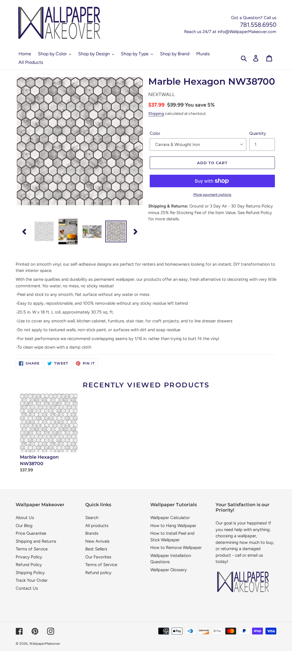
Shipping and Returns (36, 541)
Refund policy (98, 572)
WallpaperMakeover (44, 644)
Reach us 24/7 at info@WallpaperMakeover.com (230, 31)
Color (155, 133)
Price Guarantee (31, 533)
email (252, 555)
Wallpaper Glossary (168, 569)
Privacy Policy (29, 557)
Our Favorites (98, 557)
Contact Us (27, 588)
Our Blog (24, 525)
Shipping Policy (30, 572)
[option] (44, 231)
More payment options (212, 194)
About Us (25, 517)
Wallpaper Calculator (170, 517)
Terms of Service (32, 549)
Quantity (257, 133)
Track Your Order (32, 580)
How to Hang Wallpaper (173, 525)
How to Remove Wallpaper (176, 547)
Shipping (156, 113)
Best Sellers (96, 549)
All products (96, 525)
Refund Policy (29, 564)
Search (91, 517)
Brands (91, 533)
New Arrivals (97, 541)
